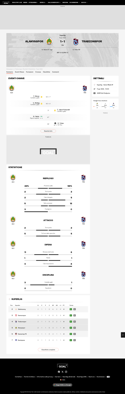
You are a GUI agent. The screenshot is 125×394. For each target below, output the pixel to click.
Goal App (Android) (68, 377)
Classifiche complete (48, 350)
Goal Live (92, 377)
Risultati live (17, 2)
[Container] (30, 41)
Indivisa (65, 2)
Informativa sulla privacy (45, 377)
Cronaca (38, 72)
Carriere (57, 377)
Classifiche (46, 72)
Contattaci (18, 377)
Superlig (62, 35)
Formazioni (29, 72)
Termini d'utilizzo (29, 377)
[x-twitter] (62, 372)
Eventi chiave (19, 72)
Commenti (55, 72)
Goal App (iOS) (81, 377)
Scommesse (101, 377)
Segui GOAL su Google (63, 385)
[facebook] (59, 372)
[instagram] (66, 372)
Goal (30, 391)
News (25, 2)
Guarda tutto (48, 131)
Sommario (9, 72)
